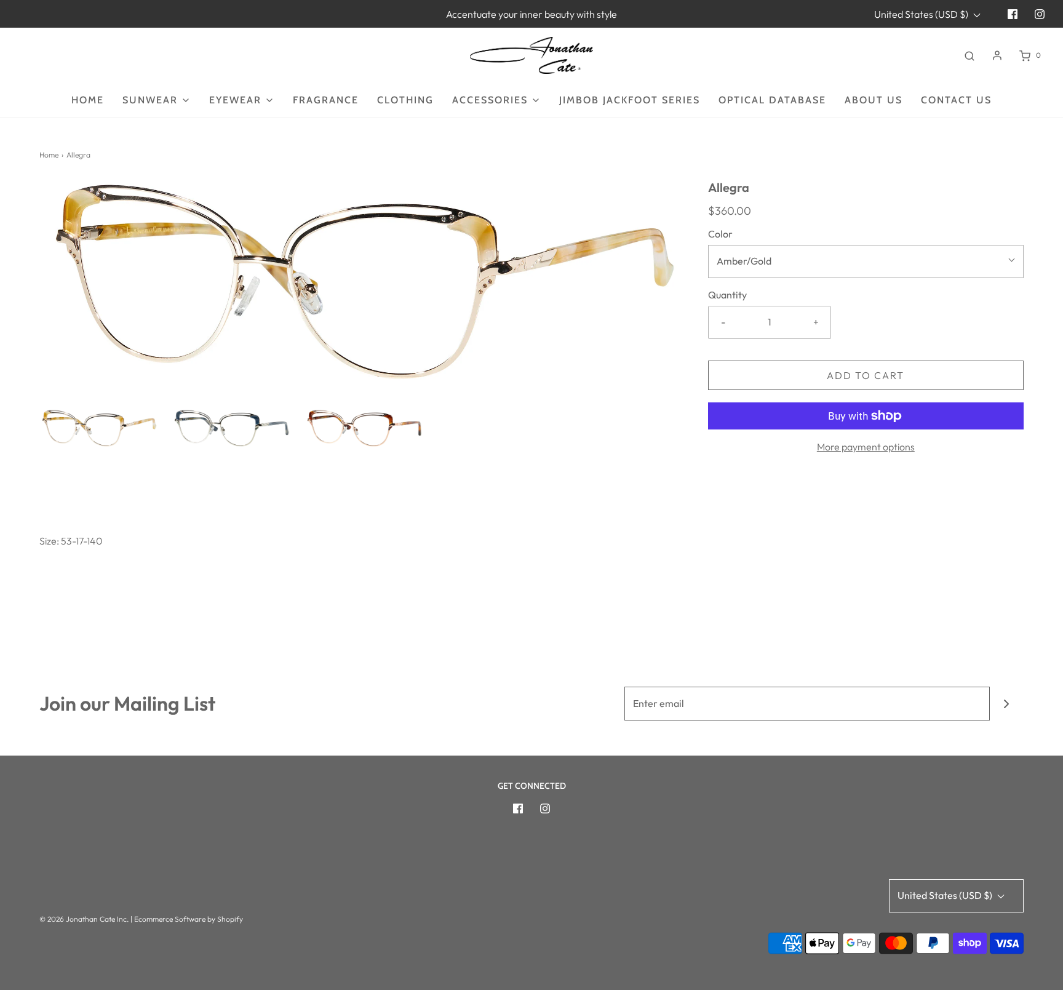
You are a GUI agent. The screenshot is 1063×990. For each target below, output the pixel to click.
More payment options (866, 447)
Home (87, 100)
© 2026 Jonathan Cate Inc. (84, 919)
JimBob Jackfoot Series (629, 100)
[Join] (1007, 704)
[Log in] (997, 55)
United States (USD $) (922, 14)
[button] (99, 428)
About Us (873, 100)
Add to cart (865, 375)
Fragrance (326, 100)
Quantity (727, 295)
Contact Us (956, 100)
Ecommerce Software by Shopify (188, 919)
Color (720, 234)
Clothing (405, 100)
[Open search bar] (969, 55)
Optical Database (772, 100)
